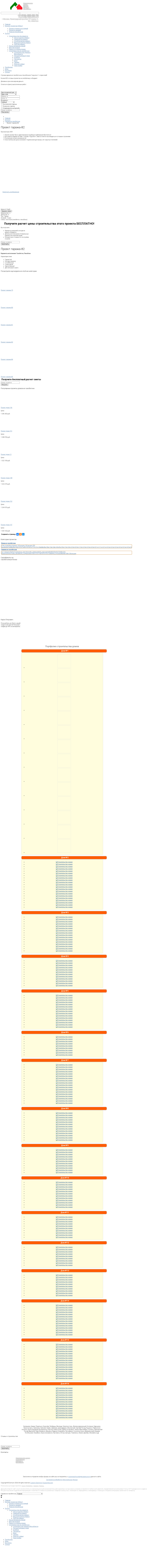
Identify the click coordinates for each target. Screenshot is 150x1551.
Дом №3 (64, 912)
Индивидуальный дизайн (11, 108)
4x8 (51, 552)
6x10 (15, 547)
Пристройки (17, 1538)
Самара (35, 1486)
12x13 (114, 547)
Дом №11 (65, 1212)
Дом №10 (65, 1178)
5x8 (60, 552)
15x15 (130, 547)
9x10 (61, 547)
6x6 (5, 547)
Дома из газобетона (8, 543)
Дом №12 (65, 1243)
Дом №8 (64, 1108)
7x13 (38, 547)
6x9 (12, 547)
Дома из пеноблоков (16, 1507)
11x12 (102, 547)
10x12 (82, 547)
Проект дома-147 (6, 525)
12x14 (118, 547)
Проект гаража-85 (7, 377)
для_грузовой (56, 553)
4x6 (11, 552)
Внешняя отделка (9, 106)
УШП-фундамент (18, 1518)
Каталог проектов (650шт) (14, 1502)
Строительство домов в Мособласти (25, 1526)
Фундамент (4, 100)
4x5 (39, 552)
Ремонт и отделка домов (17, 1523)
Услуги (7, 1508)
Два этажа (12, 545)
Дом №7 (64, 1060)
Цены (6, 1541)
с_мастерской (26, 552)
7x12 (35, 547)
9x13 (70, 547)
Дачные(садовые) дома (21, 1528)
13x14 (126, 547)
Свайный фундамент (20, 1513)
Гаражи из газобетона (9, 549)
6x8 (10, 547)
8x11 (49, 547)
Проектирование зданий (17, 1520)
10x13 (86, 547)
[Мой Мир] (23, 534)
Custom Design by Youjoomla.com (41, 1483)
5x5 (53, 552)
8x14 (55, 547)
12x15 (122, 547)
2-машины (18, 552)
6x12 (18, 547)
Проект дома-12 (6, 454)
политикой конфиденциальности (79, 1476)
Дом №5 (64, 991)
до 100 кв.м (19, 545)
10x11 (78, 547)
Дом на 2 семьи (18, 1536)
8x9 (43, 547)
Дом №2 (64, 857)
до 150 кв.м (27, 545)
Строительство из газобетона (19, 1525)
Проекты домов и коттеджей (18, 1503)
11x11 (98, 547)
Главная (7, 1500)
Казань (41, 1486)
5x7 (58, 552)
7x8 (23, 547)
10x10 (74, 547)
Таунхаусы (16, 1531)
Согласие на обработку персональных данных (62, 1480)
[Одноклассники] (20, 534)
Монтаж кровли (14, 1521)
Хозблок (16, 1530)
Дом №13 (65, 1270)
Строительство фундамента (18, 1510)
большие (73, 553)
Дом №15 (65, 1340)
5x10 (62, 552)
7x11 (31, 547)
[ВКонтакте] (17, 534)
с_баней (16, 553)
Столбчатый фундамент (21, 1515)
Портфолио (9, 1539)
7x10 (26, 547)
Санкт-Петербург (27, 1486)
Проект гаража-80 (7, 307)
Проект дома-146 (6, 407)
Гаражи (15, 1534)
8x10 (46, 547)
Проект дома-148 (6, 478)
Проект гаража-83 (7, 342)
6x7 (8, 547)
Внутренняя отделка (10, 104)
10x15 (94, 547)
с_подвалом (26, 553)
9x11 (64, 547)
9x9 (58, 547)
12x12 (110, 547)
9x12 (67, 547)
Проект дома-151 (6, 431)
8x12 (52, 547)
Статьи (7, 1544)
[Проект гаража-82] (11, 200)
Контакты (8, 1543)
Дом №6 (64, 1032)
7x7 (21, 547)
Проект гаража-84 (7, 359)
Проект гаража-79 (7, 290)
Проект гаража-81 (7, 325)
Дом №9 (64, 1145)
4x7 (13, 552)
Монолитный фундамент (21, 1516)
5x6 (55, 552)
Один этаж (4, 545)
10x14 (90, 547)
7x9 (29, 547)
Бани (14, 1533)
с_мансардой (45, 552)
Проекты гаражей (15, 1505)
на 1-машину (5, 552)
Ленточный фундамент (20, 1512)
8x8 (41, 547)
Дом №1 (64, 651)
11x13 (106, 547)
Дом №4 (64, 956)
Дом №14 (65, 1301)
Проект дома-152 (6, 501)
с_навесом (34, 552)
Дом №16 (65, 1383)
